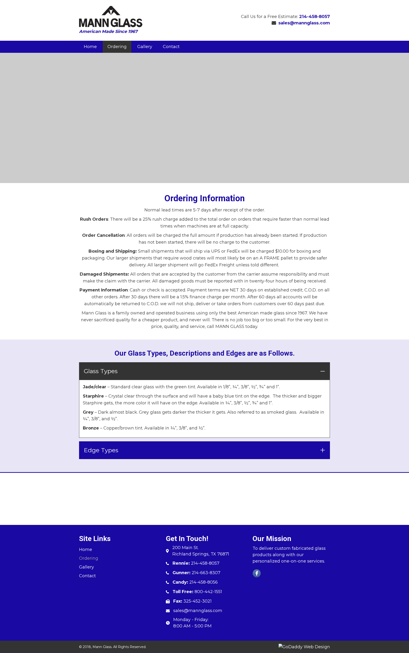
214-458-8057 (314, 16)
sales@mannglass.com (304, 23)
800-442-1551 (208, 591)
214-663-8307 (206, 572)
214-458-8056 (203, 582)
